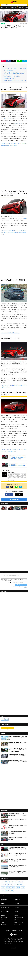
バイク (3, 887)
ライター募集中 (4, 924)
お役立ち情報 (13, 7)
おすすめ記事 (20, 881)
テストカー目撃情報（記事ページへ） (10, 333)
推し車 (23, 887)
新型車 (6, 719)
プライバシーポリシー (18, 917)
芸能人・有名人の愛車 (18, 884)
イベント (17, 907)
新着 (2, 719)
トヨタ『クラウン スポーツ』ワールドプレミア (15, 80)
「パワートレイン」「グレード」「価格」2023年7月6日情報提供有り (15, 69)
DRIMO (18, 887)
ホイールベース (19, 123)
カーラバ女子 (4, 881)
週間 (7, 728)
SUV (21, 362)
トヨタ (13, 9)
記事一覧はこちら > (11, 480)
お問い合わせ (16, 919)
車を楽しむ (20, 7)
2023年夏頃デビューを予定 (10, 78)
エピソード (4, 884)
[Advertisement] (14, 44)
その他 (16, 911)
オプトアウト (3, 919)
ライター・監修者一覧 (18, 922)
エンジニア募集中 (17, 924)
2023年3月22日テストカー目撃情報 (12, 76)
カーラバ (10, 884)
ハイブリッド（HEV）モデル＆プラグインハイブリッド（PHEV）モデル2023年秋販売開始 (14, 73)
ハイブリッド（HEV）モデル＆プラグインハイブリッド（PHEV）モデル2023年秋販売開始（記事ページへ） (13, 232)
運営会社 (3, 915)
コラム (3, 890)
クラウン (16, 9)
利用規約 (25, 587)
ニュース (7, 7)
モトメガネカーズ (12, 881)
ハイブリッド (7, 118)
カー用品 (3, 903)
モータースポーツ (5, 907)
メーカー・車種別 (9, 9)
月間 (20, 728)
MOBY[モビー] (3, 9)
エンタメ (17, 903)
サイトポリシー (4, 917)
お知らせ (3, 922)
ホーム (2, 7)
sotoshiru (8, 887)
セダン (24, 218)
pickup (7, 890)
